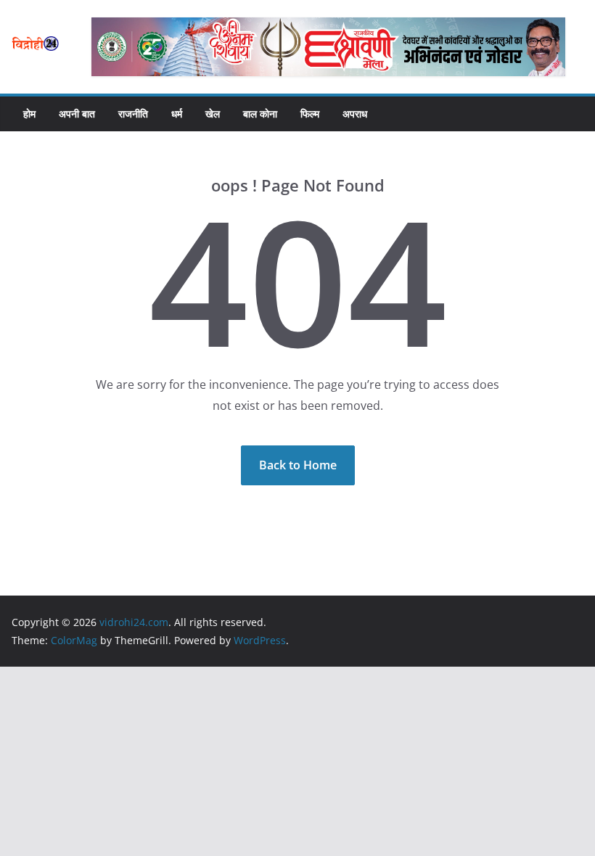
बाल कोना (260, 113)
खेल (212, 113)
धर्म (176, 113)
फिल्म (309, 113)
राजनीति (133, 113)
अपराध (354, 113)
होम (29, 113)
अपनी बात (77, 113)
